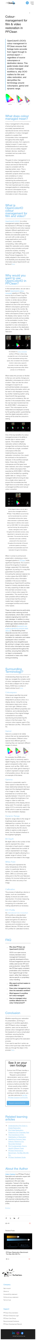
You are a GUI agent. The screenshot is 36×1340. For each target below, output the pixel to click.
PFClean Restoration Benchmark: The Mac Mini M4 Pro (17, 1253)
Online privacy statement (10, 1297)
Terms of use (7, 1300)
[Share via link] (18, 1218)
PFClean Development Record (12, 1324)
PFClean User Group (9, 1318)
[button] (18, 948)
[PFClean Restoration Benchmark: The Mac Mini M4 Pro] (18, 1241)
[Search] (27, 2)
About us (6, 1291)
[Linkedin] (13, 1333)
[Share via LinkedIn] (14, 1218)
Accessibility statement (10, 1294)
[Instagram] (18, 1333)
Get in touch (7, 1288)
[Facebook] (22, 1333)
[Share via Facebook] (6, 1218)
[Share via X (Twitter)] (10, 1218)
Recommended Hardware (11, 1321)
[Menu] (32, 3)
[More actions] (30, 13)
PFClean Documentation (10, 1313)
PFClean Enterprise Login (11, 1315)
